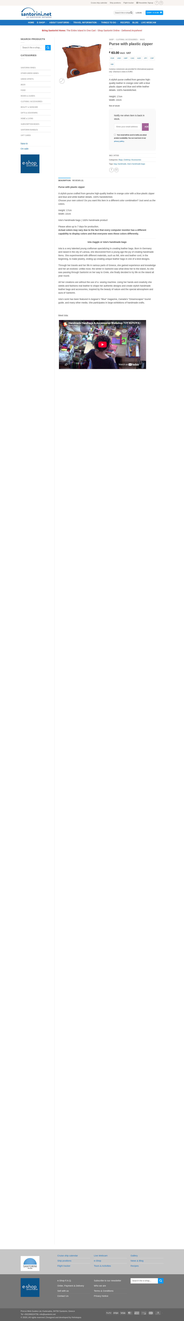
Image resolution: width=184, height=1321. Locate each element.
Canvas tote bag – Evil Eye (107, 804)
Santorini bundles (29, 130)
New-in (24, 143)
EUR (112, 58)
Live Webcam (148, 22)
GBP (125, 58)
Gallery (134, 1255)
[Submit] (131, 12)
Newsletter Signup (146, 3)
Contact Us (62, 1296)
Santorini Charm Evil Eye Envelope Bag (107, 1017)
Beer (23, 85)
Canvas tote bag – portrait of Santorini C (107, 591)
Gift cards (26, 135)
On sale (24, 148)
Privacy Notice (101, 1296)
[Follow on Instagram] (161, 3)
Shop (111, 39)
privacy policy (119, 141)
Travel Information (85, 22)
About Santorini (59, 22)
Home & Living (27, 118)
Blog (135, 22)
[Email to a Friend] (116, 170)
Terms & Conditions (103, 1291)
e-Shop (41, 22)
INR (112, 64)
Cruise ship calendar (99, 3)
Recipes (125, 22)
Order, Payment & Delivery (70, 1286)
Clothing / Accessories (31, 101)
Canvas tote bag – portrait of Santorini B (107, 485)
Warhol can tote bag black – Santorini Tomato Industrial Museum (107, 1123)
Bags (142, 39)
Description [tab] (64, 180)
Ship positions (115, 3)
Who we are (100, 1286)
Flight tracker (128, 3)
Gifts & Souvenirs (29, 113)
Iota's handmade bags (136, 164)
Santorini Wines (28, 68)
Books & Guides (28, 96)
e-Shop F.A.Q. (64, 1280)
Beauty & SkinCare (29, 107)
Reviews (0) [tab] (77, 180)
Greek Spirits (27, 79)
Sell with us (63, 1291)
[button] (139, 12)
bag (115, 164)
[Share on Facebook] (111, 170)
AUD (139, 58)
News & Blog (137, 1261)
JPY (145, 58)
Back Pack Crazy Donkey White (107, 1229)
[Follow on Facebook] (157, 3)
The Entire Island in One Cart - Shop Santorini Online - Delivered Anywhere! (92, 30)
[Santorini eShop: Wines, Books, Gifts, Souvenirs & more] (39, 12)
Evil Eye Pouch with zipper (107, 910)
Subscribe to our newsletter (107, 1280)
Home (31, 22)
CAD (132, 58)
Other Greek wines (30, 73)
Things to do (108, 22)
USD (119, 58)
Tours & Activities (102, 1266)
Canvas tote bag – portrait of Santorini (107, 697)
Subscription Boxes (30, 124)
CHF (152, 58)
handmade (122, 164)
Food (23, 90)
